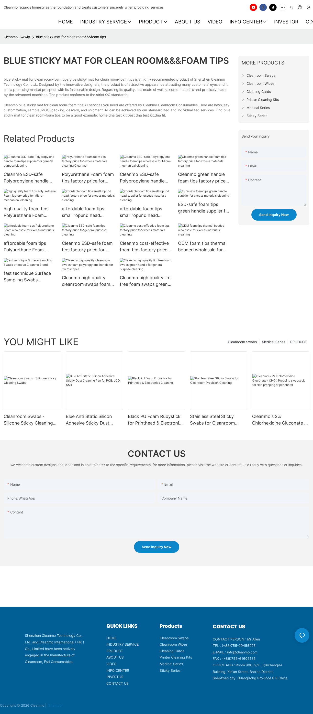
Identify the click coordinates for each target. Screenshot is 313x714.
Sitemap (54, 705)
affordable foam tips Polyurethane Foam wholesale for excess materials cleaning (25, 247)
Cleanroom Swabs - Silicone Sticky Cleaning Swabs (28, 420)
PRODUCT (298, 342)
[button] (311, 22)
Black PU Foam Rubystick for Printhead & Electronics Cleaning (156, 420)
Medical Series (273, 342)
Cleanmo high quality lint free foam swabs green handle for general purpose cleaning (145, 281)
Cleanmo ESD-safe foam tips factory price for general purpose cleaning (88, 247)
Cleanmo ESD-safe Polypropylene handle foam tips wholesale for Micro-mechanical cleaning (144, 178)
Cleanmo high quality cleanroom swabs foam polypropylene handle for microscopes (88, 281)
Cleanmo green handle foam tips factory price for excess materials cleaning (201, 178)
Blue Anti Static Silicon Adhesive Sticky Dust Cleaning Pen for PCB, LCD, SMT (94, 420)
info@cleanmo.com (242, 652)
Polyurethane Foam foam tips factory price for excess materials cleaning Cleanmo (88, 178)
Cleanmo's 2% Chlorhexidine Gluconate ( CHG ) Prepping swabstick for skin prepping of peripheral (279, 420)
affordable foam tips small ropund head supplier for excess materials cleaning (141, 212)
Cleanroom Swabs (242, 342)
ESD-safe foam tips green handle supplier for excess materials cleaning (204, 208)
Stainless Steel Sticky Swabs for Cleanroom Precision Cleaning (212, 420)
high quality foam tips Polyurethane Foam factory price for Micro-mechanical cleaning (28, 212)
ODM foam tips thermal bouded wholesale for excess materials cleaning (204, 247)
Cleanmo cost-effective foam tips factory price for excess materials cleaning (144, 247)
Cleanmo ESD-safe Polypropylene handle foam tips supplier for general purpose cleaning (30, 178)
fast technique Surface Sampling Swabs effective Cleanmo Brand (29, 277)
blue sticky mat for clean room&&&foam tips (71, 37)
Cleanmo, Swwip (17, 37)
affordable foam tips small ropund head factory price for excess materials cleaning (86, 212)
